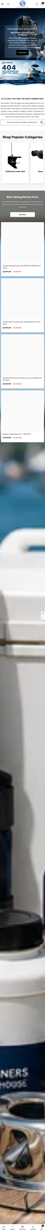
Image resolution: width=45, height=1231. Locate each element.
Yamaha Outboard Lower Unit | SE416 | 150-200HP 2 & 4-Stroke (22, 267)
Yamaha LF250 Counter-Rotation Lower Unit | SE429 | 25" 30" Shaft (22, 379)
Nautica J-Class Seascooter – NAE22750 (17, 434)
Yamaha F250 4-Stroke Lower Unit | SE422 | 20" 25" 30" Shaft (22, 323)
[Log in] (37, 4)
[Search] (8, 4)
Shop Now (22, 52)
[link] (12, 1228)
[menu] (2, 4)
